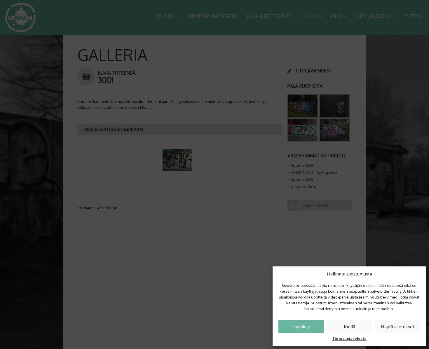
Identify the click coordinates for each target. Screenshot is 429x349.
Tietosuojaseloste (349, 338)
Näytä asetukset (397, 326)
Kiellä (349, 326)
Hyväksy (301, 326)
